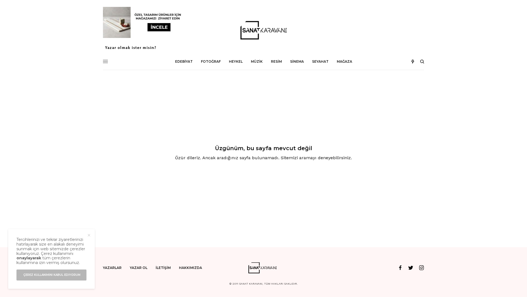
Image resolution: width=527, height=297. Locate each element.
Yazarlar (112, 268)
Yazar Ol (138, 268)
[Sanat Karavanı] (263, 30)
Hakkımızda (190, 268)
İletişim (163, 268)
